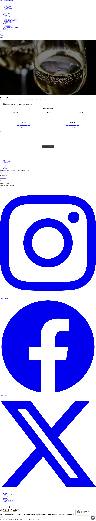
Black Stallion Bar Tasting (10, 18)
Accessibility (5, 493)
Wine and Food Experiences (11, 19)
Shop (4, 3)
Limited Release (8, 12)
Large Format (8, 6)
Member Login (8, 26)
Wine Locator (5, 166)
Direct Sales (7, 13)
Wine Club (5, 23)
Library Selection (8, 8)
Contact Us (5, 160)
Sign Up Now (3, 178)
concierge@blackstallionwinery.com (15, 114)
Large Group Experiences (10, 20)
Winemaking (5, 29)
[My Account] (1, 33)
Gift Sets (7, 7)
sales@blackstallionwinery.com (23, 125)
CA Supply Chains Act (7, 494)
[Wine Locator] (3, 31)
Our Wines (5, 168)
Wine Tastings (8, 16)
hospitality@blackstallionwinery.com (80, 114)
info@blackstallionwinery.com (72, 125)
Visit (4, 14)
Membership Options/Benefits (11, 27)
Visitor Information (9, 22)
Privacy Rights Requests (8, 500)
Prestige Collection (9, 9)
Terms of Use (5, 499)
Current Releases (8, 5)
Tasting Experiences (7, 164)
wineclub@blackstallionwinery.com (48, 114)
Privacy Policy (6, 496)
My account (5, 162)
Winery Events (8, 21)
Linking (4, 495)
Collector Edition (8, 11)
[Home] (6, 0)
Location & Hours (6, 161)
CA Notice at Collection (8, 501)
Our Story (5, 28)
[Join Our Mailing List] (3, 37)
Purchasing (5, 498)
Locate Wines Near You (48, 146)
